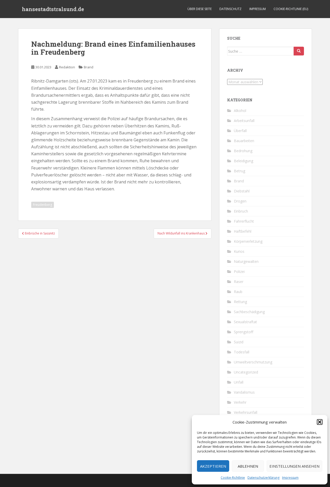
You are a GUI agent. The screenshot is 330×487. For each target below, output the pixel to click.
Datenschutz (230, 9)
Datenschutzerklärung (263, 477)
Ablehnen (248, 466)
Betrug (239, 170)
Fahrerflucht (244, 221)
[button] (319, 422)
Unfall (238, 382)
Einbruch (241, 211)
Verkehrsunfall (245, 412)
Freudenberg (42, 204)
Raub (238, 291)
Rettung (240, 301)
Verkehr (240, 402)
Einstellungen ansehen (294, 466)
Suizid (238, 341)
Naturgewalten (246, 261)
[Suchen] (299, 51)
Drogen (240, 201)
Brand (88, 67)
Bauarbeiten (244, 140)
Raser (238, 281)
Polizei (239, 271)
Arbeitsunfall (244, 120)
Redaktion (67, 67)
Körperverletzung (248, 241)
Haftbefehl (242, 231)
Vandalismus (244, 392)
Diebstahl (242, 191)
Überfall (240, 130)
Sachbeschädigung (249, 311)
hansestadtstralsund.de (53, 9)
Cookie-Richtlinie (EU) (291, 9)
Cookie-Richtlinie (233, 477)
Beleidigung (243, 160)
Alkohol (240, 110)
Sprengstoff (243, 331)
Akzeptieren (213, 466)
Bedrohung (243, 150)
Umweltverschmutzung (253, 362)
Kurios (239, 251)
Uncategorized (246, 372)
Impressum (290, 477)
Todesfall (241, 352)
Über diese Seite (199, 9)
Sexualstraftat (245, 321)
